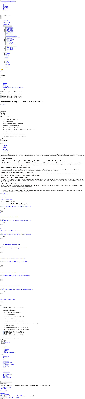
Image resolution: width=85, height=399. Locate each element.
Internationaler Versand (7, 362)
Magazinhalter (6, 348)
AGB (4, 358)
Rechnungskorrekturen (7, 374)
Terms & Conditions (21, 395)
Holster (5, 346)
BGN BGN (7, 53)
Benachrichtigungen (7, 377)
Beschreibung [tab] (5, 149)
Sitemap (4, 367)
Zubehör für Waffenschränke (9, 352)
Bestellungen (5, 373)
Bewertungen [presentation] (5, 151)
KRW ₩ (7, 62)
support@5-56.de (6, 342)
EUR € (6, 56)
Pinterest (4, 147)
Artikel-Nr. (2, 194)
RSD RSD (7, 64)
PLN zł (6, 63)
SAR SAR (7, 65)
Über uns (5, 360)
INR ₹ (6, 60)
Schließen (2, 397)
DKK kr (7, 55)
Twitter (4, 146)
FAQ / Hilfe (5, 365)
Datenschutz (5, 357)
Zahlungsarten (6, 361)
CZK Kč (7, 54)
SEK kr (6, 67)
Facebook (5, 145)
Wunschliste (5, 376)
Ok (5, 397)
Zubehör (5, 351)
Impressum (5, 363)
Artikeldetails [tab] (5, 150)
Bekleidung (6, 350)
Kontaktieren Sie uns (7, 366)
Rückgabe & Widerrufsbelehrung (9, 364)
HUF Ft (7, 57)
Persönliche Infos (6, 372)
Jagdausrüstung (7, 349)
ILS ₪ (6, 58)
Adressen (5, 375)
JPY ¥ (6, 61)
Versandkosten (6, 356)
